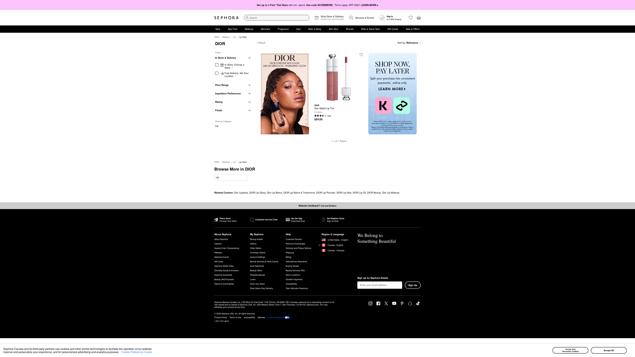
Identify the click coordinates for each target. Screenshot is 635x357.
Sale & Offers (413, 29)
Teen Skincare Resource (297, 288)
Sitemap (261, 317)
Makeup (249, 29)
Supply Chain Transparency (226, 248)
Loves (252, 279)
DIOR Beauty (374, 192)
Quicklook (338, 99)
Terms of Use (235, 317)
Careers (218, 243)
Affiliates (218, 252)
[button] (120, 352)
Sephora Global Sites (223, 265)
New (217, 29)
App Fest (232, 29)
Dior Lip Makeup (390, 192)
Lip (234, 37)
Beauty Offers (256, 270)
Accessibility (291, 283)
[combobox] (276, 17)
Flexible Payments (294, 279)
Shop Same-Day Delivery (261, 288)
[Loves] (411, 18)
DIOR (216, 37)
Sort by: (408, 42)
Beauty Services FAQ (295, 270)
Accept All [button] (609, 350)
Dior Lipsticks (241, 192)
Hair (298, 29)
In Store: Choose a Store (234, 66)
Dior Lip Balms (274, 192)
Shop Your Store (257, 283)
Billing (288, 257)
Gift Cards (392, 29)
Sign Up (412, 285)
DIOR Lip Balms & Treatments (299, 192)
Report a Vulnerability (224, 283)
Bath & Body (314, 29)
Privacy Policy (220, 317)
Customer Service (294, 239)
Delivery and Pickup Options (298, 248)
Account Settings (257, 257)
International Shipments (296, 261)
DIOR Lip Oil (359, 192)
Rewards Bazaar (257, 274)
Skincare (265, 29)
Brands (350, 29)
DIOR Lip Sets (344, 192)
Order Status (255, 248)
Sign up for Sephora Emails (372, 278)
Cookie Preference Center (136, 352)
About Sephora (221, 239)
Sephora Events (221, 257)
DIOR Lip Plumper (325, 192)
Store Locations (293, 274)
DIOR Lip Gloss (257, 192)
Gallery (253, 243)
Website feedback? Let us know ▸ (317, 205)
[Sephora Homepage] (226, 17)
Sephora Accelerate (223, 274)
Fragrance (283, 29)
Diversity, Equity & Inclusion (226, 270)
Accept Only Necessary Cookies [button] (570, 350)
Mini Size (333, 29)
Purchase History (257, 252)
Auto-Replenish (257, 265)
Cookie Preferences (275, 317)
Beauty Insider (256, 239)
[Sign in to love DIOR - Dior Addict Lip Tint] (361, 55)
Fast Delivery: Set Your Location (237, 75)
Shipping (290, 252)
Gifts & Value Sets (370, 29)
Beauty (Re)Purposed (224, 279)
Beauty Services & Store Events (264, 261)
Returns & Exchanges (295, 243)
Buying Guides (292, 265)
